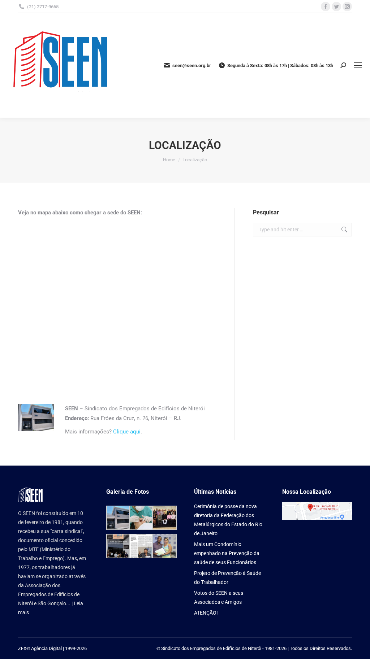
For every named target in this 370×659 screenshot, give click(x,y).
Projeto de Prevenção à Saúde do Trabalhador (227, 577)
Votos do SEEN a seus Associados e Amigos (218, 597)
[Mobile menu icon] (358, 65)
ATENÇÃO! (206, 613)
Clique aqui (127, 431)
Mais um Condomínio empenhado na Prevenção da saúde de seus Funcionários (226, 553)
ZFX (22, 648)
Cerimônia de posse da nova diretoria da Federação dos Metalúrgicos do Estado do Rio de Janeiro (228, 519)
